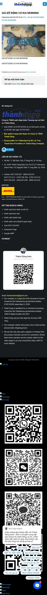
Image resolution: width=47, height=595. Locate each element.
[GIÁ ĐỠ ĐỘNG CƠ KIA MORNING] (23, 40)
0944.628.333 (10, 370)
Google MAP (9, 233)
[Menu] (1, 4)
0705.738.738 (10, 376)
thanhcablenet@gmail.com (17, 295)
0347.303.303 (10, 385)
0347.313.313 (10, 379)
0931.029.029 (10, 373)
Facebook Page (10, 229)
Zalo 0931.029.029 (11, 225)
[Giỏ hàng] (45, 4)
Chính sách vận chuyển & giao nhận (18, 221)
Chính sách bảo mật (12, 214)
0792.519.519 (10, 382)
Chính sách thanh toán (12, 218)
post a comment (30, 72)
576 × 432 (26, 17)
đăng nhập (16, 84)
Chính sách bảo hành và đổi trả (16, 209)
